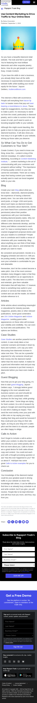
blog (17, 190)
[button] (34, 2)
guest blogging (17, 385)
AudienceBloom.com (17, 89)
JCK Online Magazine (13, 316)
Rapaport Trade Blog (12, 8)
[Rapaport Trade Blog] (2, 9)
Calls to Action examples (16, 463)
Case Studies (6, 339)
